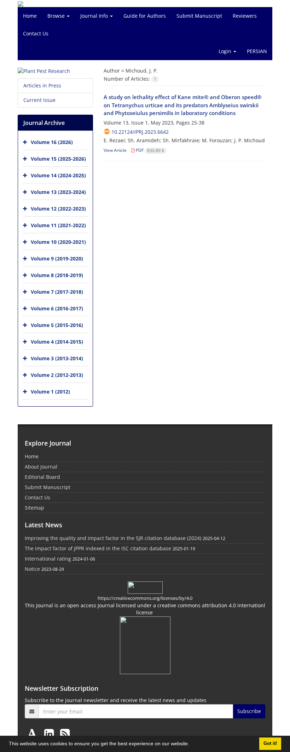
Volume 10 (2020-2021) (58, 242)
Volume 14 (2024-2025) (58, 175)
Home (30, 15)
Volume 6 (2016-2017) (57, 308)
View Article (115, 150)
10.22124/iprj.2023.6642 (140, 131)
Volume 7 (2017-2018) (57, 291)
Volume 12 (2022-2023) (58, 208)
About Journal (41, 466)
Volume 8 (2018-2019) (57, 275)
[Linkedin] (50, 733)
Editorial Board (42, 476)
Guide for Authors (144, 15)
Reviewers (245, 15)
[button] (192, 745)
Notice (32, 569)
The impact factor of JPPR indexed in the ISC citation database (98, 548)
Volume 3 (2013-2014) (57, 358)
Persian (257, 51)
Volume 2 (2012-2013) (57, 375)
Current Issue (39, 100)
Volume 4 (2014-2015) (57, 341)
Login (226, 51)
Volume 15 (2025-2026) (58, 158)
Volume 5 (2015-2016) (57, 325)
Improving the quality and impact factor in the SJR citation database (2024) (113, 538)
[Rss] (64, 733)
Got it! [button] (270, 743)
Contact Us (35, 33)
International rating (48, 558)
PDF (149, 150)
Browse (56, 15)
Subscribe (249, 711)
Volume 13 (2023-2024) (58, 192)
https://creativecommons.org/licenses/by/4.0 (145, 598)
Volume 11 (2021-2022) (58, 225)
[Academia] (33, 733)
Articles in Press (42, 85)
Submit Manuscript (199, 15)
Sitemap (34, 507)
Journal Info (94, 15)
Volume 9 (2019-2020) (57, 258)
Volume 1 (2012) (50, 391)
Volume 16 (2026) (52, 142)
